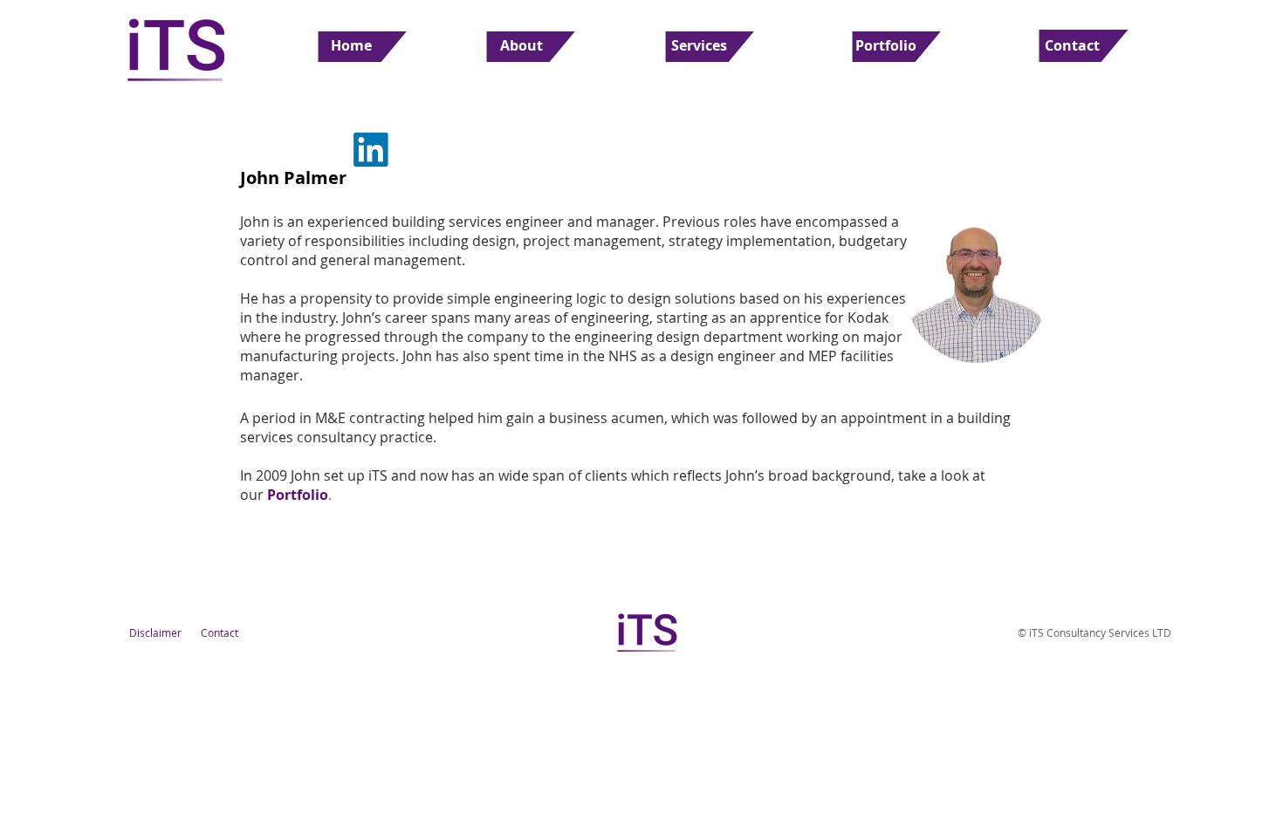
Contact (219, 632)
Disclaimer (155, 632)
